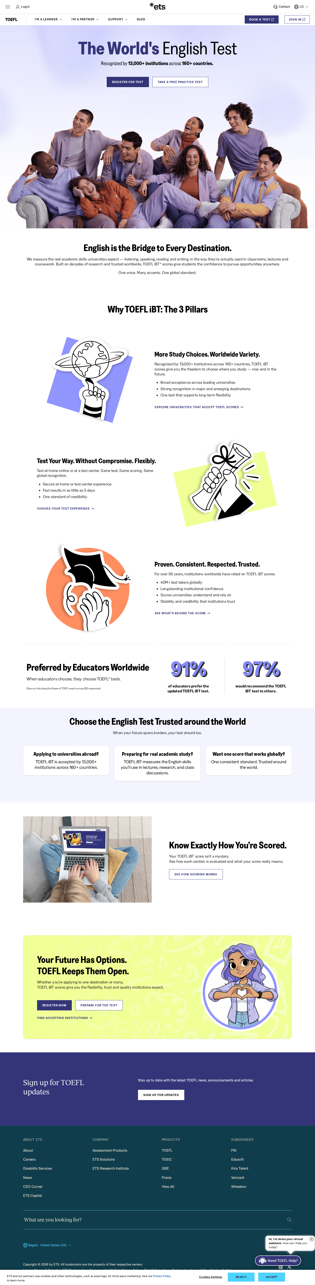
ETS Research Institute (111, 1168)
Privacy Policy (162, 1276)
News (27, 1178)
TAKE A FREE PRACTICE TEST (180, 82)
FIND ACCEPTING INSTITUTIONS (62, 1018)
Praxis (166, 1178)
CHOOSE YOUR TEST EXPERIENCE (63, 508)
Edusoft (237, 1159)
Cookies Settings (210, 1277)
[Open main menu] (7, 6)
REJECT (241, 1277)
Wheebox (238, 1187)
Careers (29, 1159)
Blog (141, 19)
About (28, 1150)
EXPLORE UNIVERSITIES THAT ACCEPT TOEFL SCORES (197, 407)
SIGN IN (295, 19)
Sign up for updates (161, 1095)
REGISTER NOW (54, 1005)
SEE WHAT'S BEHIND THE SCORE (180, 613)
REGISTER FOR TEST (127, 82)
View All (168, 1187)
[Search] (289, 1219)
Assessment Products (110, 1150)
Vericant (237, 1178)
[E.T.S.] (157, 7)
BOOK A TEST (259, 19)
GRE (165, 1168)
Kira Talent (239, 1168)
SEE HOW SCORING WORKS (196, 874)
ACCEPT (272, 1277)
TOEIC (167, 1159)
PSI (233, 1150)
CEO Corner (33, 1187)
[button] (49, 19)
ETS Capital (32, 1196)
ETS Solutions (104, 1159)
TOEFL (167, 1150)
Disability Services (37, 1168)
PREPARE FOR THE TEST (99, 1005)
